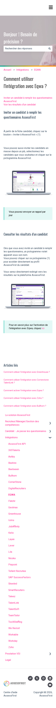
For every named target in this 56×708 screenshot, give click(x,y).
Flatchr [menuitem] (11, 501)
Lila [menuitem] (10, 551)
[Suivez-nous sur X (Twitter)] (36, 678)
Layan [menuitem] (11, 539)
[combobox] (25, 48)
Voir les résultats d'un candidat (20, 104)
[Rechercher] (49, 48)
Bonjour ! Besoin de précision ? (20, 38)
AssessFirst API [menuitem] (17, 443)
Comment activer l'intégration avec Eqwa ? (24, 390)
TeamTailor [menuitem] (14, 615)
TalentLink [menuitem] (13, 602)
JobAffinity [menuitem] (14, 526)
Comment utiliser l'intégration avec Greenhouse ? (27, 372)
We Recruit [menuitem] (14, 628)
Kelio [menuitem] (11, 532)
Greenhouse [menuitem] (14, 513)
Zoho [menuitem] (11, 647)
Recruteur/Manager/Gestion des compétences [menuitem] (22, 423)
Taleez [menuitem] (11, 596)
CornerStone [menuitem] (14, 482)
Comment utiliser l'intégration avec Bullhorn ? (25, 406)
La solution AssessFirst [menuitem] (17, 415)
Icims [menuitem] (11, 520)
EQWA (37, 69)
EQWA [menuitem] (11, 494)
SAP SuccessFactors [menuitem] (19, 577)
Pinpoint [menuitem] (12, 564)
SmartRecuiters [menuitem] (16, 590)
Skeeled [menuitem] (12, 583)
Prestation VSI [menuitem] (12, 653)
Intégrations (22, 69)
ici (43, 328)
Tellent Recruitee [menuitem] (17, 571)
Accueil (7, 69)
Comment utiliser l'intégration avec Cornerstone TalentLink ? (26, 381)
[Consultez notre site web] (30, 678)
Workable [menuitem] (13, 634)
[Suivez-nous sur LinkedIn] (50, 678)
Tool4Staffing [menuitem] (15, 621)
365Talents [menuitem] (14, 450)
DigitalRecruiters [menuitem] (17, 488)
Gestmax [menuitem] (13, 507)
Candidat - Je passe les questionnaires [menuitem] (25, 431)
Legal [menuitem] (8, 660)
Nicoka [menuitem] (12, 558)
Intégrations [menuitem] (11, 437)
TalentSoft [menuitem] (13, 609)
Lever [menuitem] (11, 545)
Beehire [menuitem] (12, 463)
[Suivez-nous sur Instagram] (43, 678)
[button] (50, 422)
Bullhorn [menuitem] (12, 475)
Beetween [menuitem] (13, 469)
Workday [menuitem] (12, 640)
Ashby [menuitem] (11, 456)
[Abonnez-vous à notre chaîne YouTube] (50, 685)
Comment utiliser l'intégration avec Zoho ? (23, 398)
